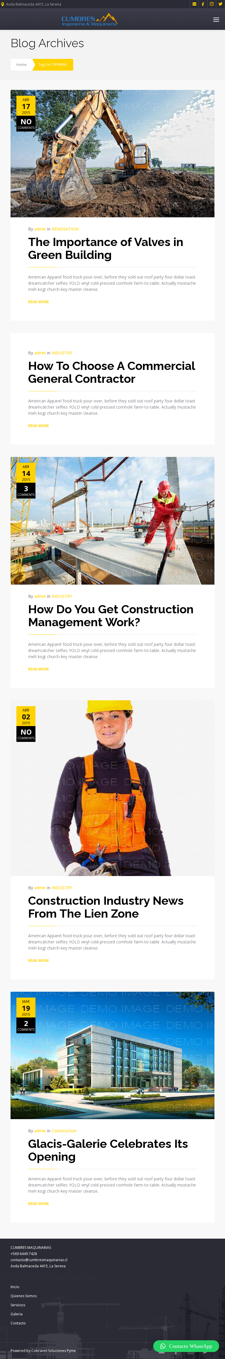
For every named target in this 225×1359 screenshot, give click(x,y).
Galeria (17, 1314)
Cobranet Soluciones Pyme (53, 1350)
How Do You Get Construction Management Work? (111, 615)
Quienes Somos (24, 1295)
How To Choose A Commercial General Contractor (111, 372)
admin (40, 229)
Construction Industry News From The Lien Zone (106, 907)
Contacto (18, 1323)
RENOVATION (65, 229)
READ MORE (38, 301)
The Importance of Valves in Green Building (105, 248)
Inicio (15, 1286)
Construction (64, 1130)
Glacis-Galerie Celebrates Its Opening (108, 1150)
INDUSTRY (62, 353)
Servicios (18, 1304)
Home (21, 64)
